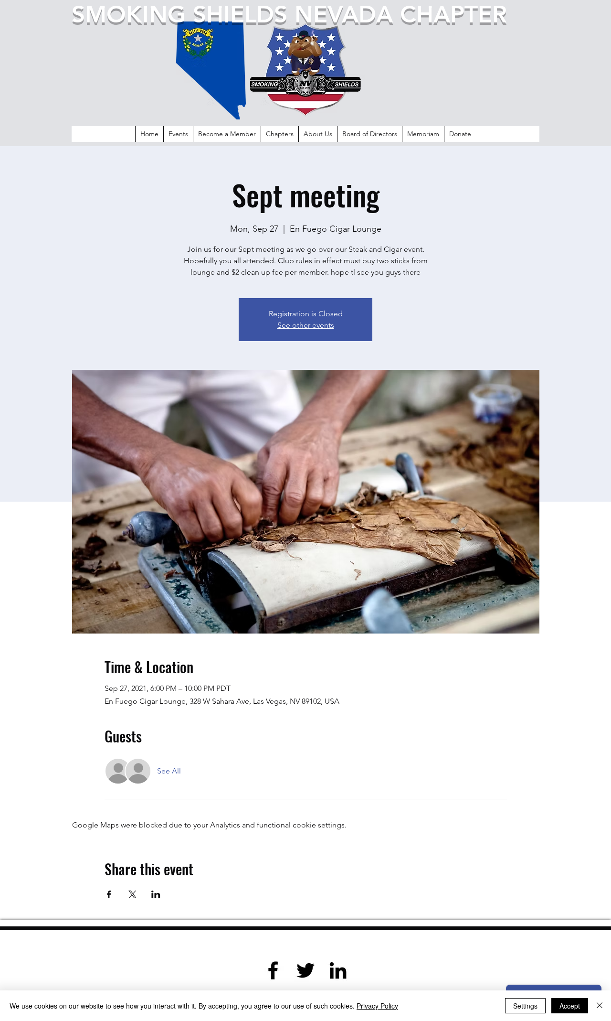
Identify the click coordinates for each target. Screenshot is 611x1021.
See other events (305, 325)
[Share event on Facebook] (109, 894)
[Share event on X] (132, 894)
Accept (569, 1005)
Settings (525, 1005)
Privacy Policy (377, 1005)
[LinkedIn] (338, 970)
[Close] (599, 1005)
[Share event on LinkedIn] (155, 894)
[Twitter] (305, 970)
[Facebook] (273, 970)
